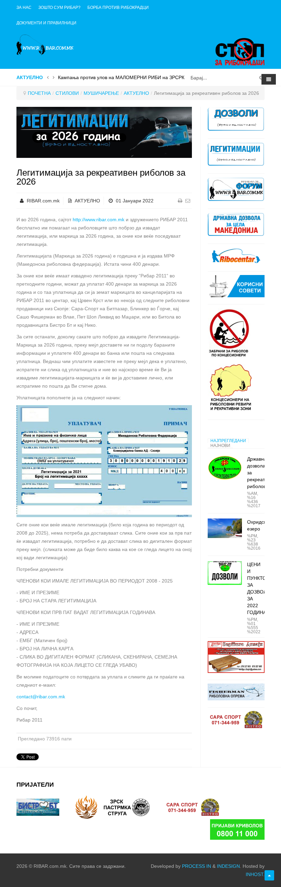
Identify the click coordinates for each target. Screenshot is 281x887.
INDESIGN (228, 866)
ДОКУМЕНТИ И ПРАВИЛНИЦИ (46, 23)
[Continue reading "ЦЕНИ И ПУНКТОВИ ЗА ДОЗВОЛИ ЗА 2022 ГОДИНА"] (225, 573)
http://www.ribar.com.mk (98, 219)
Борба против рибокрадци (118, 7)
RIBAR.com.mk (43, 200)
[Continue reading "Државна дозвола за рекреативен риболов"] (225, 467)
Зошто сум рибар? (59, 7)
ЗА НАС (24, 7)
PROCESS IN (196, 866)
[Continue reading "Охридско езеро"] (225, 528)
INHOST (254, 874)
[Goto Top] (269, 875)
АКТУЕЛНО (136, 93)
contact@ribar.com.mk (40, 696)
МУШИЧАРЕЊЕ (101, 93)
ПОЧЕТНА (39, 93)
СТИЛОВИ (67, 93)
